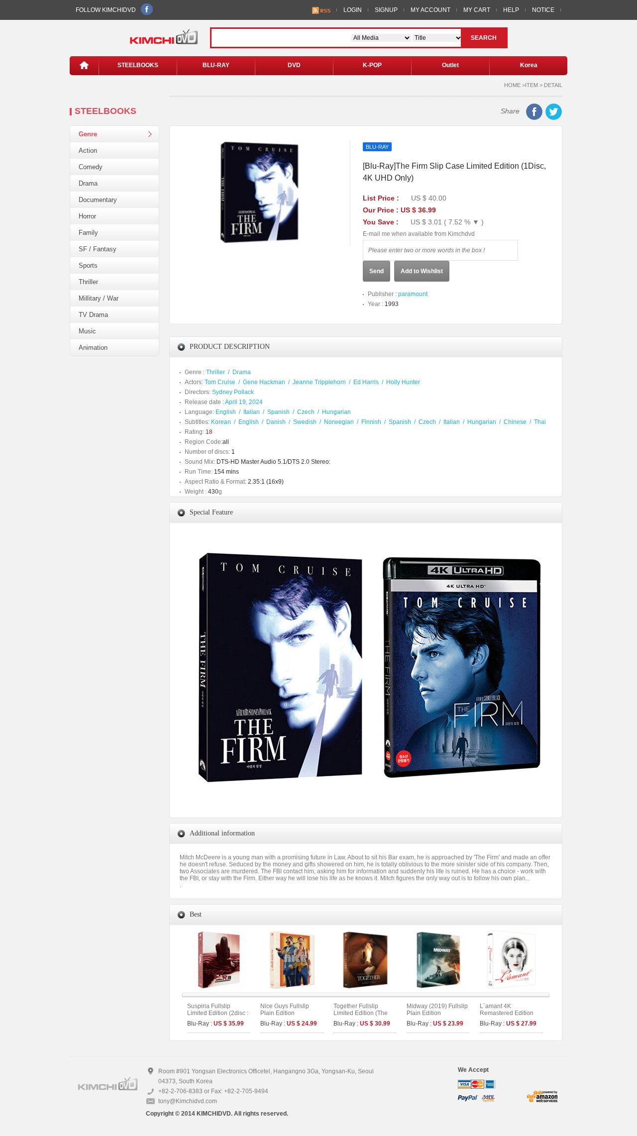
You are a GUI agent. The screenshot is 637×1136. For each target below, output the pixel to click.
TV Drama (93, 314)
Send (376, 271)
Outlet (450, 65)
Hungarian (336, 412)
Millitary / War (98, 298)
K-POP (372, 65)
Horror (87, 216)
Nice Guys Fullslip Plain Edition (284, 1010)
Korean (221, 421)
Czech (306, 412)
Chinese (515, 421)
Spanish (278, 412)
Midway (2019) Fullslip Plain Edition (437, 1010)
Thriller (88, 282)
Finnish (371, 421)
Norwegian (339, 421)
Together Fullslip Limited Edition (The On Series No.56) (360, 1013)
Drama (88, 183)
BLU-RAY (216, 65)
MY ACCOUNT (430, 9)
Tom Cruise (220, 382)
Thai (540, 421)
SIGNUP (386, 9)
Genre (88, 134)
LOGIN (352, 9)
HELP (511, 9)
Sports (88, 265)
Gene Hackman (264, 382)
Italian (251, 412)
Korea (528, 65)
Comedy (91, 167)
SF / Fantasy (97, 249)
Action (88, 150)
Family (88, 232)
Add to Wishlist (422, 271)
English (225, 412)
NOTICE (543, 9)
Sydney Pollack (233, 392)
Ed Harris (366, 382)
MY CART (476, 9)
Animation (93, 347)
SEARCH (484, 37)
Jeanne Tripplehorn (319, 382)
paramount (412, 294)
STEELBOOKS (137, 65)
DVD (294, 65)
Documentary (98, 200)
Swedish (305, 421)
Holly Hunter (403, 382)
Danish (276, 421)
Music (87, 331)
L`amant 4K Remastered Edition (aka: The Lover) (506, 1013)
